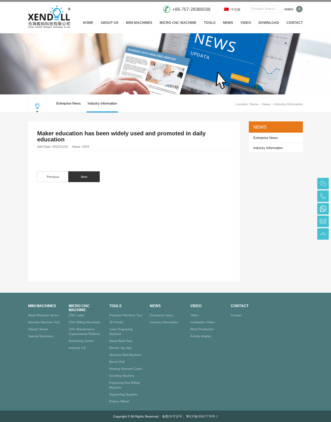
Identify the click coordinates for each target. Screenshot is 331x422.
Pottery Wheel (119, 401)
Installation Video (202, 322)
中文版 (235, 9)
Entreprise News (68, 103)
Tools (209, 23)
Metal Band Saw (120, 341)
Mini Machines (139, 23)
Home (88, 23)
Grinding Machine (121, 375)
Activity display (200, 336)
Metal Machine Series (43, 315)
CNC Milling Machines (84, 322)
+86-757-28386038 (191, 9)
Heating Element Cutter (126, 369)
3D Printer (116, 322)
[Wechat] (323, 183)
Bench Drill (117, 362)
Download (268, 23)
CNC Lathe (76, 315)
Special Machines (40, 336)
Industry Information (102, 103)
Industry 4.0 (77, 348)
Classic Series (38, 329)
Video (245, 23)
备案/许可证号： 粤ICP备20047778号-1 (190, 416)
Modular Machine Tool (44, 322)
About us (109, 23)
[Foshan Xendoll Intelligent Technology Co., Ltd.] (49, 16)
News (228, 23)
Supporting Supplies (123, 394)
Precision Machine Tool (125, 315)
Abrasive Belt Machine (125, 355)
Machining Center (81, 341)
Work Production (202, 329)
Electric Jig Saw (120, 348)
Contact (294, 23)
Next (84, 177)
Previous (53, 177)
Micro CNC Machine (178, 23)
